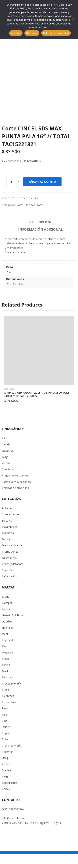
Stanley (6, 770)
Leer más (73, 399)
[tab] (40, 222)
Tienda (6, 444)
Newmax (7, 677)
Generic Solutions (12, 615)
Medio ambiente (12, 545)
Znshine (7, 764)
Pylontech (8, 696)
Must (5, 671)
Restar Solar (9, 702)
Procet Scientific (12, 683)
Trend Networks (12, 745)
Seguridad (8, 570)
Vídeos (6, 463)
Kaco (5, 646)
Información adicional (40, 229)
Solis (5, 720)
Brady (5, 596)
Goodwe (7, 621)
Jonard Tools (10, 782)
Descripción (40, 222)
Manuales (8, 533)
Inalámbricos (10, 527)
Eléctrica (30, 205)
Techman (7, 751)
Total (40, 205)
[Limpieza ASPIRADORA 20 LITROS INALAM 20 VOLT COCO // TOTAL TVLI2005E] (39, 350)
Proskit (6, 689)
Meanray (7, 652)
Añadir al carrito (42, 181)
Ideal (5, 634)
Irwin (5, 776)
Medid (5, 658)
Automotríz (9, 508)
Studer (6, 727)
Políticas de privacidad (15, 488)
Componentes (10, 514)
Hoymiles (7, 627)
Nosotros (8, 450)
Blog (5, 457)
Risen (5, 714)
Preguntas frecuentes (15, 475)
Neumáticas (9, 558)
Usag (5, 758)
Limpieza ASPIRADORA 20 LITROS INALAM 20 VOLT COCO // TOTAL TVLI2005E (36, 394)
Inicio (5, 438)
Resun (5, 708)
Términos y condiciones (16, 481)
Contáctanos (10, 469)
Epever (6, 609)
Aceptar (16, 33)
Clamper (7, 603)
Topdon (7, 733)
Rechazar (31, 33)
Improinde (8, 640)
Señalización (9, 576)
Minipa (6, 665)
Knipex (6, 789)
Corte (19, 205)
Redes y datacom (12, 564)
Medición (7, 539)
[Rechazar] (73, 19)
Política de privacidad (56, 33)
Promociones (10, 551)
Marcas (9, 388)
